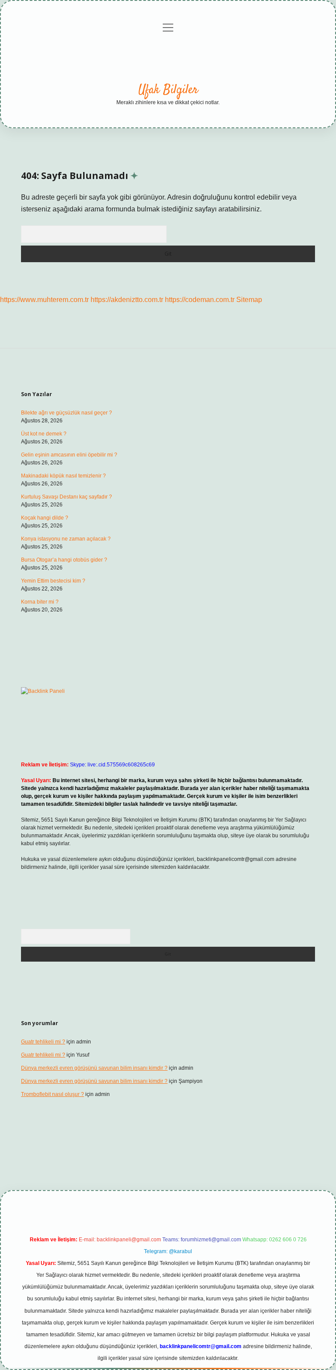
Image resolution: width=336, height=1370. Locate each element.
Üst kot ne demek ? (43, 434)
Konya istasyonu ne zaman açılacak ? (66, 539)
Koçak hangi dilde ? (44, 518)
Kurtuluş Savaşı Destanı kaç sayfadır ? (66, 497)
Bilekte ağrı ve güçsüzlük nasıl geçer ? (66, 413)
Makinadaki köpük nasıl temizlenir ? (63, 476)
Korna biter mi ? (40, 602)
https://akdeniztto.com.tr (127, 299)
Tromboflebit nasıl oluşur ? (52, 1094)
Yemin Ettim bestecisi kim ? (53, 581)
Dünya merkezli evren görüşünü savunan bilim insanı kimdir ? (94, 1068)
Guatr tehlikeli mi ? (43, 1042)
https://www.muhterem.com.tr (44, 299)
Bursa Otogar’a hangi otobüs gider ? (64, 560)
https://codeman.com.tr (199, 299)
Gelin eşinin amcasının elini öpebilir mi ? (69, 455)
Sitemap (249, 299)
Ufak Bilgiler (168, 90)
